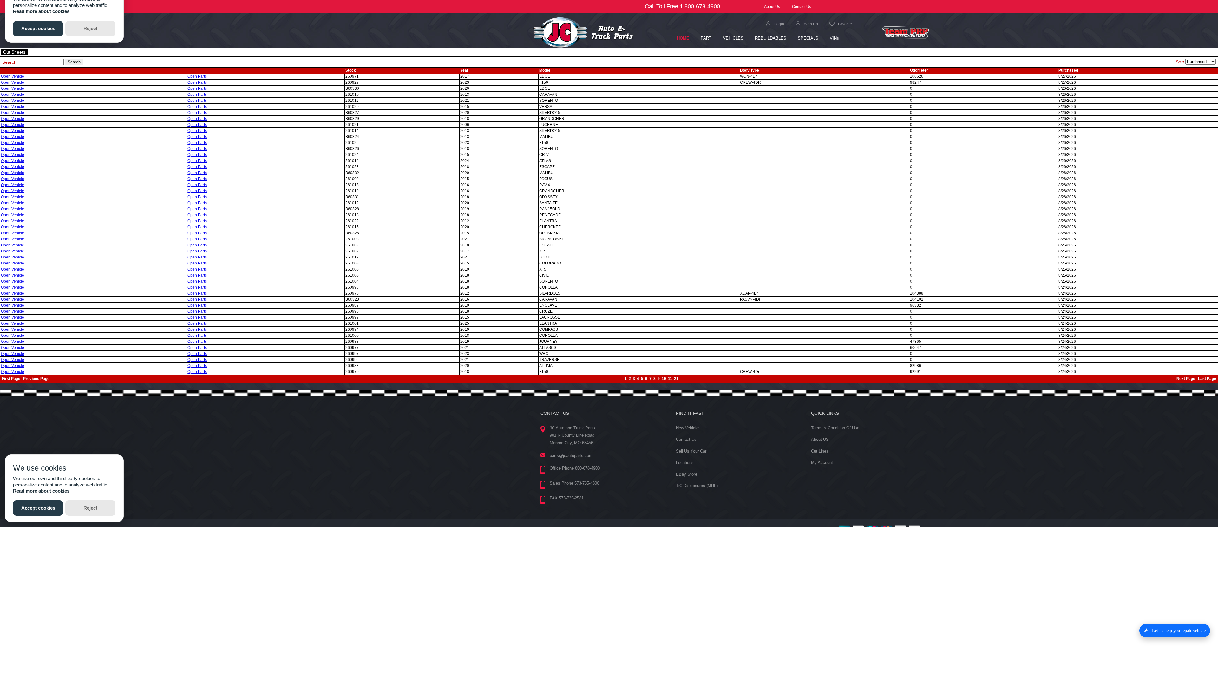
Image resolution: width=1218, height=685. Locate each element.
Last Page (1207, 378)
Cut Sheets (14, 52)
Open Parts (197, 76)
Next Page (1185, 378)
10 (664, 378)
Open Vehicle (12, 76)
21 (676, 378)
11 (670, 378)
